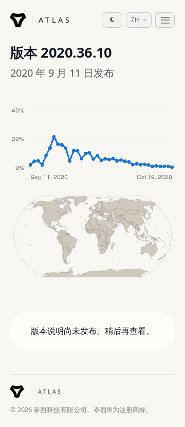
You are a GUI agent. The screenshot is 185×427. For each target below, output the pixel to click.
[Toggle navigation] (165, 20)
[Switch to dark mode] (112, 20)
